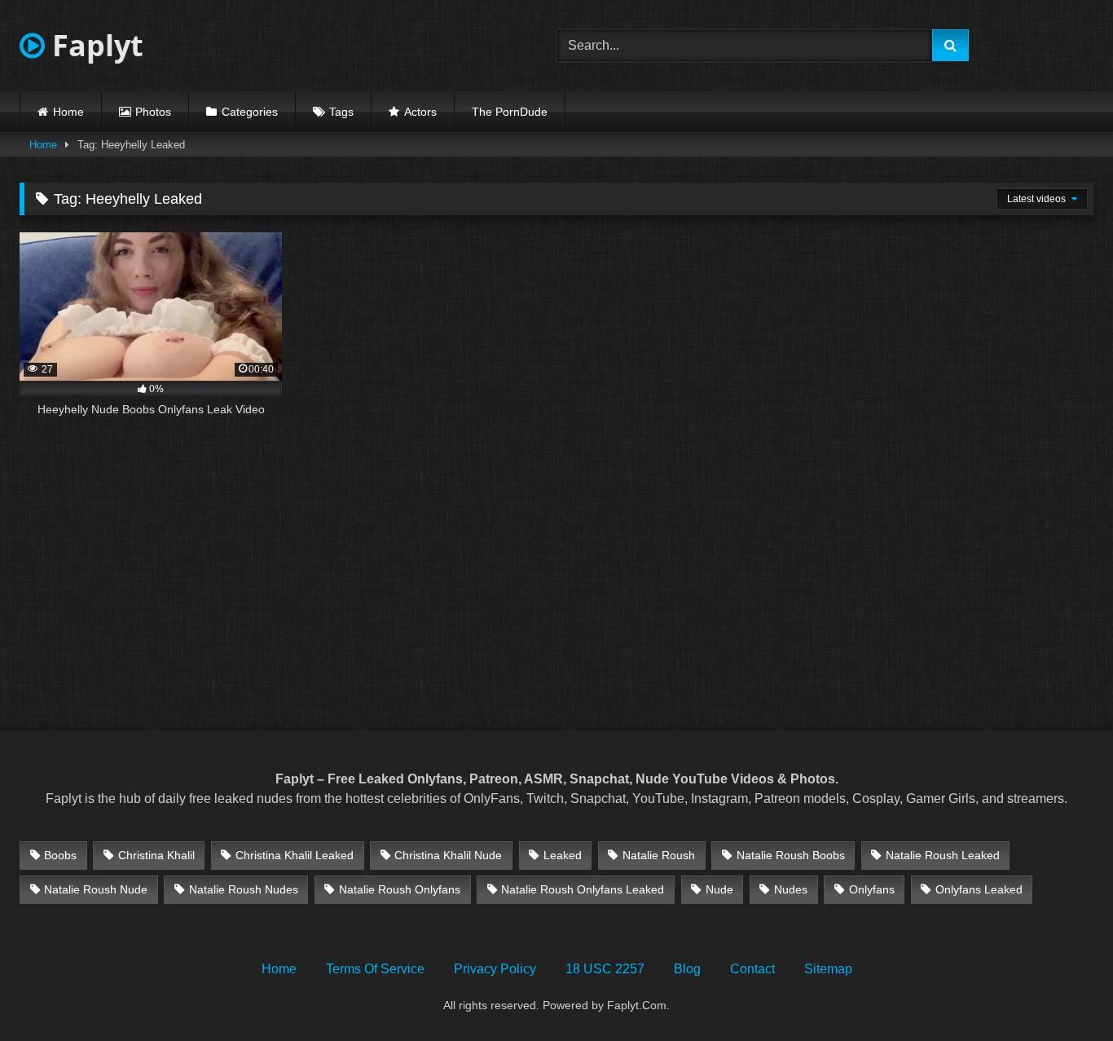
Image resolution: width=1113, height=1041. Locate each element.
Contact (752, 969)
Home (68, 111)
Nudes (790, 889)
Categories (250, 111)
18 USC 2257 (604, 969)
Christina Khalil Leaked (294, 855)
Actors (420, 111)
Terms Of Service (375, 969)
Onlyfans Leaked (979, 889)
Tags (341, 111)
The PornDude (510, 111)
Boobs (60, 855)
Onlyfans (872, 889)
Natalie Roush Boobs (791, 855)
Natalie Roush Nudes (243, 889)
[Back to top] (1062, 992)
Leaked (562, 855)
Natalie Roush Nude (95, 889)
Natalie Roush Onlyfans (399, 889)
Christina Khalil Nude (448, 855)
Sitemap (828, 969)
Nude (719, 889)
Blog (687, 969)
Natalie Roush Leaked (943, 855)
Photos (153, 111)
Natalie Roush (658, 855)
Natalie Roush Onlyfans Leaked (582, 889)
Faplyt (94, 45)
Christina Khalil (156, 855)
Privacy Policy (495, 969)
